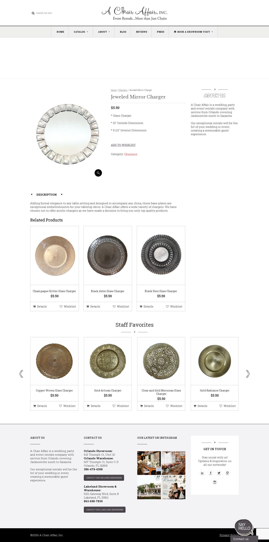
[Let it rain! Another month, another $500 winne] (173, 487)
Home (113, 90)
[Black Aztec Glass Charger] (103, 255)
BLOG (123, 31)
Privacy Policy (229, 535)
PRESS (160, 31)
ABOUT (102, 31)
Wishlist (70, 306)
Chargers (122, 90)
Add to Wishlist (123, 145)
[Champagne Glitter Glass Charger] (50, 255)
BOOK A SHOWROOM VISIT (193, 31)
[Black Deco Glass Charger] (156, 255)
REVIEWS (141, 31)
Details (42, 306)
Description (46, 194)
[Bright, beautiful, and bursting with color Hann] (173, 463)
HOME (60, 31)
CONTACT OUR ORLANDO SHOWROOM (104, 477)
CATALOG (79, 31)
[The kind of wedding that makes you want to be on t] (149, 487)
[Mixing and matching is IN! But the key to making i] (149, 463)
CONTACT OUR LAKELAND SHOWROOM (104, 509)
